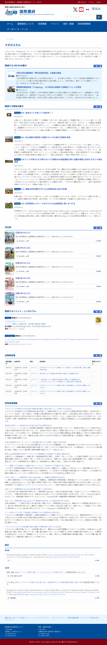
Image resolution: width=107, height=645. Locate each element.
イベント (55, 23)
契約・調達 (68, 23)
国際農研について (25, 23)
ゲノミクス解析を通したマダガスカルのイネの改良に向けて (42, 572)
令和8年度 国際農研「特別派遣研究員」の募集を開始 (38, 72)
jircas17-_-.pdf (24, 241)
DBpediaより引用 (22, 59)
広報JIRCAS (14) (22, 278)
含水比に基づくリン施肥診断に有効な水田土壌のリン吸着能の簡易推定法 (32, 477)
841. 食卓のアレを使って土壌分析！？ (37, 112)
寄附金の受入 (94, 618)
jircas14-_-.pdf (24, 286)
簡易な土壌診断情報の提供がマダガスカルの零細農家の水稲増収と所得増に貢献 (35, 454)
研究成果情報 (84, 23)
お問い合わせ (81, 2)
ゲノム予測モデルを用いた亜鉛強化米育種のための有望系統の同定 (30, 512)
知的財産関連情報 (73, 618)
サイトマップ (9, 620)
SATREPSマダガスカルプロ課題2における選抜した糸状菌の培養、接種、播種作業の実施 (65, 368)
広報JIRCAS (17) (22, 232)
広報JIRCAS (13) (22, 293)
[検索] (99, 17)
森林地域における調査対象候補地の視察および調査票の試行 (59, 373)
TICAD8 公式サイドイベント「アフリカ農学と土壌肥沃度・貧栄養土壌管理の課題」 (26, 322)
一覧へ (97, 66)
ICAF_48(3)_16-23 (15, 576)
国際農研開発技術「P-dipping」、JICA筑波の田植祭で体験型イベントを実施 (48, 87)
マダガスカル (33, 368)
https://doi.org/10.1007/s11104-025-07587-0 (47, 594)
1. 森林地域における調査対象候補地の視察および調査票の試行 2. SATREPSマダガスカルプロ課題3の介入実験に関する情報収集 (60, 380)
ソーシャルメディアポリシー (40, 618)
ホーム (10, 23)
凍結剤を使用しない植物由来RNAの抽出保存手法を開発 (25, 425)
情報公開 (8, 618)
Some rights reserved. (49, 642)
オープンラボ (84, 618)
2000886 (12, 598)
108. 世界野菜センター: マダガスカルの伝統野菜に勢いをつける (48, 203)
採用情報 (42, 23)
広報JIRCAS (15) (22, 262)
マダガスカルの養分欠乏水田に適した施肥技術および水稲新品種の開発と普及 (49, 582)
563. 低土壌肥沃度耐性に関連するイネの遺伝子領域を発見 (46, 137)
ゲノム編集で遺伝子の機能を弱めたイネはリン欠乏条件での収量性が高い (35, 465)
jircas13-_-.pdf (24, 301)
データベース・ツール (17, 29)
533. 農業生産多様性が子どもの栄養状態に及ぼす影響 (44, 189)
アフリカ (9, 39)
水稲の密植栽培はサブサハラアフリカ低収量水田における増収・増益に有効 (33, 442)
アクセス (91, 2)
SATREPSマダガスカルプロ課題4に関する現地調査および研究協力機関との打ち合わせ (65, 386)
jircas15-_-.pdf (24, 271)
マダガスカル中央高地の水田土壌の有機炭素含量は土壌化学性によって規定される (36, 408)
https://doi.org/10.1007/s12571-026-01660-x (62, 557)
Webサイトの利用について (21, 618)
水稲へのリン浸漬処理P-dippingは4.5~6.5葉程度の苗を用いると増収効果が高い (34, 500)
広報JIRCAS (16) (22, 247)
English (98, 2)
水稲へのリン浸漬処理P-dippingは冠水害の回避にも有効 (26, 489)
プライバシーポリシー (58, 618)
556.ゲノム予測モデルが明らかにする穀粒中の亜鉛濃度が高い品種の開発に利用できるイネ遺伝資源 (58, 160)
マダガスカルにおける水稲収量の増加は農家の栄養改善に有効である (31, 526)
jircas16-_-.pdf (24, 256)
